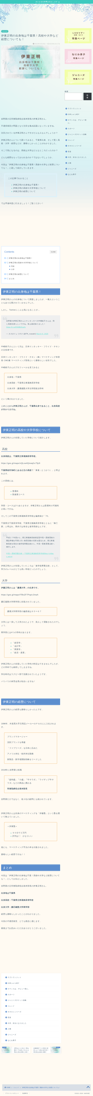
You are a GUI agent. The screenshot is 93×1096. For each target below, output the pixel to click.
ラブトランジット (14, 977)
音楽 (9, 1017)
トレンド (4, 31)
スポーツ (11, 994)
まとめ (11, 279)
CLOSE (53, 252)
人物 (9, 1029)
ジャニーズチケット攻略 (17, 1000)
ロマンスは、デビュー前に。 (19, 989)
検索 (66, 91)
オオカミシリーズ (14, 1012)
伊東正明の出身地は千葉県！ (21, 258)
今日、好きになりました (17, 1023)
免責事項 (25, 1093)
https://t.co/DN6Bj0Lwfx (16, 327)
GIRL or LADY (13, 983)
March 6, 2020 (42, 334)
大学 (13, 269)
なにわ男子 (12, 1040)
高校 (13, 266)
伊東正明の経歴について (19, 274)
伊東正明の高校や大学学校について (23, 263)
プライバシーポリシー (12, 1093)
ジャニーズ (12, 1035)
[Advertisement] (30, 98)
